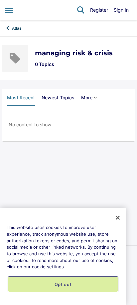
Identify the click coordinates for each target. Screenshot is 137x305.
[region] (63, 256)
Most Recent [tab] (21, 97)
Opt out (63, 284)
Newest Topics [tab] (58, 97)
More (86, 97)
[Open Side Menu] (9, 10)
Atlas (16, 28)
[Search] (81, 10)
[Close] (117, 217)
